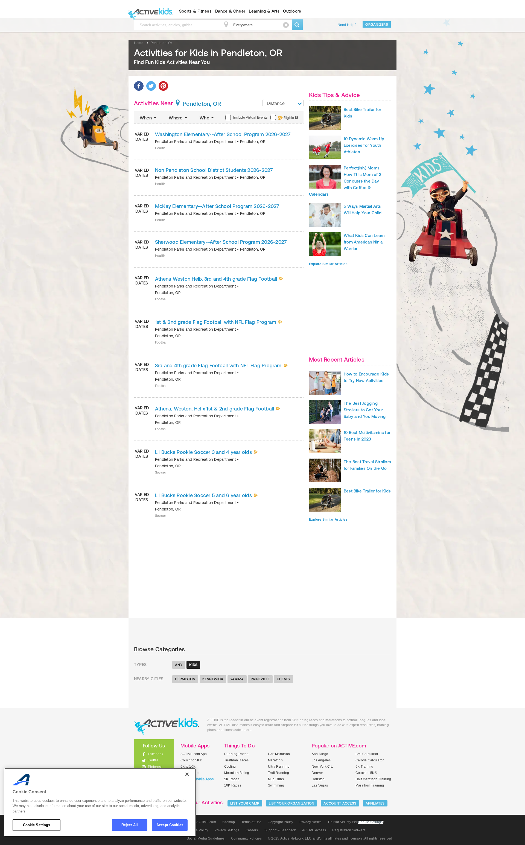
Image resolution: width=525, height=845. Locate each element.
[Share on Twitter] (151, 86)
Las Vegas (320, 785)
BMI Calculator (366, 754)
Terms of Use (251, 822)
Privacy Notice (310, 822)
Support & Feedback (280, 830)
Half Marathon (279, 754)
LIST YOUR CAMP (244, 803)
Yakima (237, 679)
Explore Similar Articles (328, 264)
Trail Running (278, 773)
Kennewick (212, 679)
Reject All (129, 825)
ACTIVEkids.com (149, 11)
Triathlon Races (236, 760)
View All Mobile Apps (197, 779)
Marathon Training (369, 785)
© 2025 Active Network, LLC (289, 838)
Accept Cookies (169, 825)
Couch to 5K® (191, 760)
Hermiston (185, 679)
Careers (252, 830)
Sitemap (228, 822)
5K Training (364, 766)
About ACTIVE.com (201, 822)
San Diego (320, 754)
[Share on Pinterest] (163, 86)
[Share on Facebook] (139, 86)
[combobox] (283, 103)
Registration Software (349, 830)
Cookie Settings (36, 825)
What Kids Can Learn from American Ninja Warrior (364, 242)
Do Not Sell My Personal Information (356, 822)
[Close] (187, 774)
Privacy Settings (226, 830)
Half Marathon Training (373, 779)
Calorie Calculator (369, 760)
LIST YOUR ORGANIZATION (291, 803)
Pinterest (155, 767)
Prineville (260, 679)
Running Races (236, 754)
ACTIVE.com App (193, 754)
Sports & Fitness (195, 11)
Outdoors (292, 11)
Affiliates (375, 803)
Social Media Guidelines (206, 838)
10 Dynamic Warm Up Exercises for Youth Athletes (364, 145)
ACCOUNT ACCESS (339, 803)
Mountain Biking (236, 773)
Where (176, 117)
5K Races (231, 779)
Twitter (153, 760)
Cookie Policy (197, 830)
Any (178, 665)
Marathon (275, 760)
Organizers (376, 24)
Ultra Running (279, 766)
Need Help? (347, 25)
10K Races (232, 785)
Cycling (230, 766)
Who (205, 117)
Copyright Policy (280, 822)
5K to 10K (188, 766)
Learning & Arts (264, 11)
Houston (318, 779)
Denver (317, 773)
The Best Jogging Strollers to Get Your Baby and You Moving (365, 410)
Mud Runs (276, 779)
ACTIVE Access (314, 830)
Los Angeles (321, 760)
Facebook (155, 754)
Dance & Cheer (230, 11)
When (146, 117)
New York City (322, 766)
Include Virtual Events (250, 117)
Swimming (276, 785)
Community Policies (246, 838)
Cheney (284, 679)
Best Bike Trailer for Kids (367, 491)
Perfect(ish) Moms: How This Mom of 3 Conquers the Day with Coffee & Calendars (345, 181)
